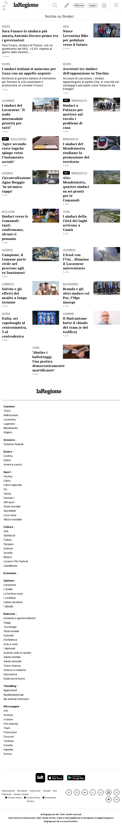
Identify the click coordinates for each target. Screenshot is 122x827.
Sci (5, 489)
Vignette (8, 749)
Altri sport (8, 502)
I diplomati (9, 648)
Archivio (8, 715)
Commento (9, 584)
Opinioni (8, 580)
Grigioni (7, 432)
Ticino (7, 410)
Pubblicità (6, 794)
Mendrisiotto (10, 428)
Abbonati (79, 5)
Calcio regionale (12, 484)
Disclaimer (22, 791)
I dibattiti (8, 606)
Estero (8, 451)
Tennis (7, 493)
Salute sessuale (12, 661)
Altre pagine (11, 706)
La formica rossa (13, 593)
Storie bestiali (11, 631)
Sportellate (9, 510)
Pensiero (8, 544)
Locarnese (9, 419)
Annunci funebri (21, 794)
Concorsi (8, 736)
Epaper (93, 5)
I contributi (9, 597)
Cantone (9, 406)
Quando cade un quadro (17, 652)
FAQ (55, 791)
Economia (10, 573)
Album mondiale (12, 519)
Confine (8, 455)
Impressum (35, 791)
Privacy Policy (14, 797)
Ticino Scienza (12, 665)
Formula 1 (8, 497)
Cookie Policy (33, 797)
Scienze (8, 548)
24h (5, 710)
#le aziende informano (16, 699)
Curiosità (8, 635)
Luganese (9, 423)
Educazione (10, 674)
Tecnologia (9, 626)
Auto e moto (10, 644)
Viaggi (6, 622)
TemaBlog (10, 686)
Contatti (46, 791)
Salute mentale (11, 657)
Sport (7, 472)
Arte (5, 531)
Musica (7, 557)
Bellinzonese (10, 415)
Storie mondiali (11, 506)
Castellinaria (10, 565)
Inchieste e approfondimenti (19, 618)
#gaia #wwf (10, 690)
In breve (8, 719)
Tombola (8, 741)
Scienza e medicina (14, 670)
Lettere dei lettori (13, 602)
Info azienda (10, 723)
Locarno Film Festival (15, 561)
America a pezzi (12, 464)
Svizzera (9, 439)
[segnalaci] (67, 5)
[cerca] (55, 5)
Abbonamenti (8, 791)
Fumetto (8, 745)
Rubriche (9, 613)
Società (7, 552)
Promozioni (10, 732)
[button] (69, 792)
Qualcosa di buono (14, 678)
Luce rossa (9, 515)
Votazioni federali (13, 444)
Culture (8, 526)
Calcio (7, 480)
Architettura (10, 639)
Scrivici (7, 753)
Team (6, 728)
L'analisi (8, 589)
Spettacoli (9, 535)
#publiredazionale (13, 694)
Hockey (8, 476)
